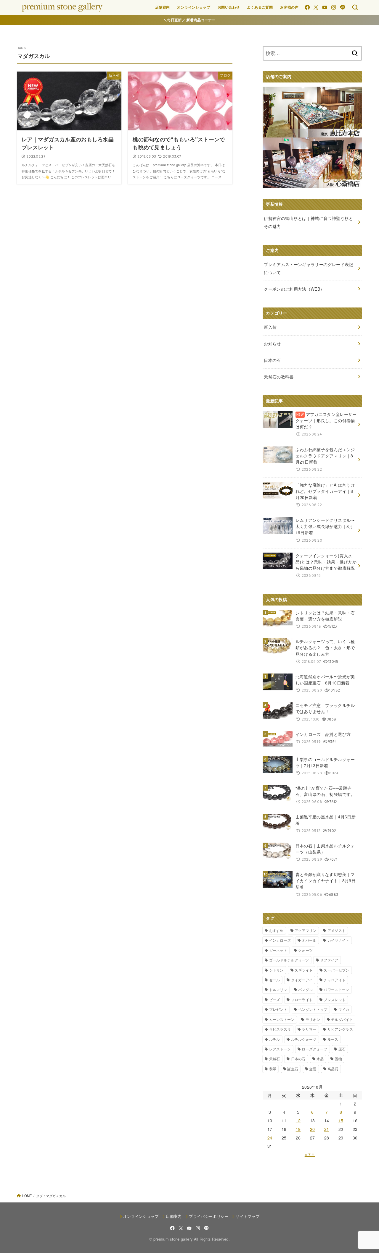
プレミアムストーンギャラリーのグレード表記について (308, 268)
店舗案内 (162, 7)
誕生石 (292, 1068)
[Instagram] (333, 7)
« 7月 (310, 1154)
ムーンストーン (282, 1019)
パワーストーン (336, 989)
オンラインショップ (193, 7)
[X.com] (315, 7)
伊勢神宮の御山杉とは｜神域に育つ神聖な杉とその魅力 (308, 222)
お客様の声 (289, 7)
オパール (309, 940)
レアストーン (280, 1048)
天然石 (274, 1058)
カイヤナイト (338, 940)
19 (298, 1129)
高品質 (332, 1068)
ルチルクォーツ (304, 1039)
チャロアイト (335, 979)
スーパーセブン (336, 969)
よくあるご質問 (260, 7)
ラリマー (309, 1029)
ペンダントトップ (312, 1009)
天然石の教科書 (278, 377)
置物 (338, 1058)
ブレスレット (335, 999)
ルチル (274, 1039)
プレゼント (278, 1009)
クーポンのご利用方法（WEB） (294, 289)
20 (312, 1129)
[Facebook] (307, 7)
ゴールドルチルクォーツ (289, 959)
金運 (313, 1068)
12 (298, 1121)
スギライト (304, 969)
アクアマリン (306, 930)
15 (340, 1121)
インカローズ (280, 940)
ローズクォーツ (314, 1048)
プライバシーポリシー (208, 1216)
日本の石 (298, 1058)
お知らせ (272, 344)
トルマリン (278, 989)
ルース (332, 1039)
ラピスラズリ (280, 1029)
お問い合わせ (229, 7)
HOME (27, 1195)
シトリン (276, 969)
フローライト (302, 999)
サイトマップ (247, 1216)
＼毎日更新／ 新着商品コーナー (189, 19)
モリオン (313, 1019)
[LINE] (343, 7)
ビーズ (274, 999)
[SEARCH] (355, 7)
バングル (305, 989)
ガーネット (278, 950)
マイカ (343, 1009)
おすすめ (276, 930)
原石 (342, 1048)
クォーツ (305, 950)
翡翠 (273, 1068)
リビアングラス (340, 1029)
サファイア (329, 959)
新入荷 (270, 327)
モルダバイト (342, 1019)
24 (269, 1138)
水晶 (320, 1058)
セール (274, 979)
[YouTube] (324, 7)
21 (326, 1129)
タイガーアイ (302, 979)
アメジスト (336, 930)
